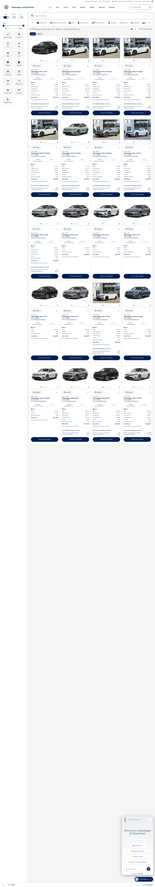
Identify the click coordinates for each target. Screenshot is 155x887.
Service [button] (66, 7)
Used (21, 14)
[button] (8, 35)
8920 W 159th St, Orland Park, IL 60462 (122, 1)
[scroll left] (32, 23)
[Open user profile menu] (152, 1)
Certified (13, 14)
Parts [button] (74, 7)
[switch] (6, 16)
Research (112, 7)
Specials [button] (82, 7)
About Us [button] (102, 7)
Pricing (37, 78)
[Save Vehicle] (57, 66)
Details (51, 78)
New (50, 7)
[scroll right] (149, 23)
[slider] (3, 26)
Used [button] (57, 7)
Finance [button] (92, 7)
